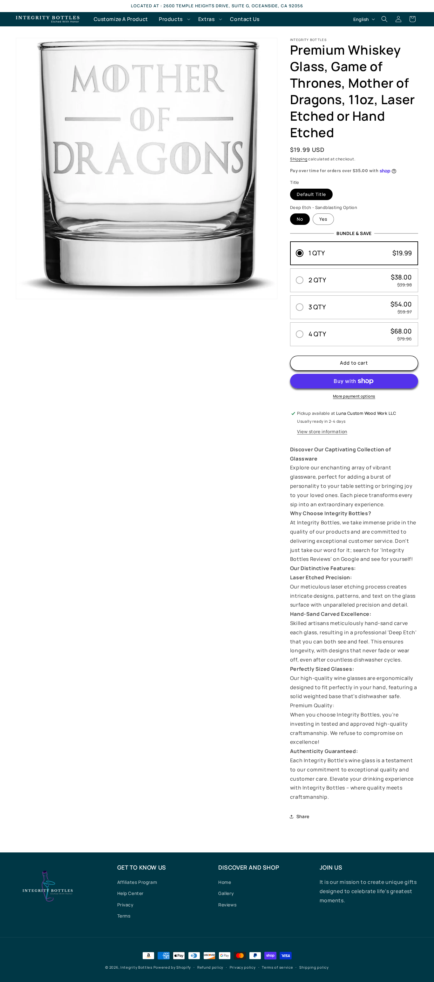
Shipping (299, 159)
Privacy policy (243, 967)
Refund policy (210, 967)
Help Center (130, 893)
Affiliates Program (137, 882)
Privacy (125, 905)
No (300, 219)
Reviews (227, 905)
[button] (173, 19)
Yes (323, 219)
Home (224, 882)
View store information (322, 431)
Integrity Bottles (136, 967)
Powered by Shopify (172, 967)
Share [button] (302, 816)
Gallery (226, 893)
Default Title (311, 194)
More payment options (354, 396)
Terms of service (277, 967)
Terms (124, 916)
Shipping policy (314, 967)
